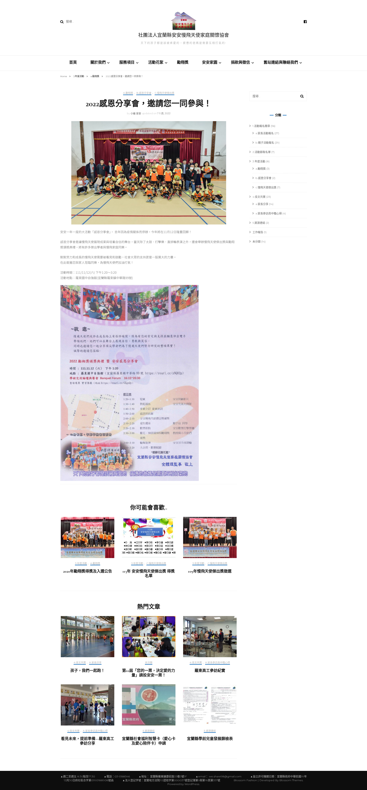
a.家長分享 (95, 662)
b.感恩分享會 (143, 92)
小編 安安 (136, 113)
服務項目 (127, 62)
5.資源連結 (149, 730)
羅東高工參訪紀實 (210, 670)
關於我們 (98, 62)
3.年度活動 (81, 563)
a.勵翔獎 (128, 92)
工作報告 (258, 232)
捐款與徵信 (240, 62)
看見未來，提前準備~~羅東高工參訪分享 (87, 741)
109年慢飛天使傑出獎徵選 (209, 571)
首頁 (73, 62)
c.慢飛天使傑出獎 (164, 92)
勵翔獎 (182, 62)
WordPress (191, 784)
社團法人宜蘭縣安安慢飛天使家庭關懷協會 (183, 35)
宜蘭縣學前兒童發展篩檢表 (210, 739)
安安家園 (209, 62)
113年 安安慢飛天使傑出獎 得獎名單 (149, 573)
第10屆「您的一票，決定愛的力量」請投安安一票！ (148, 673)
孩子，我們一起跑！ (87, 670)
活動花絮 (155, 62)
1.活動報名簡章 (261, 126)
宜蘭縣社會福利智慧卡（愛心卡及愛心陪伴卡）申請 (148, 741)
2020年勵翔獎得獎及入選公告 (87, 571)
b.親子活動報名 (265, 142)
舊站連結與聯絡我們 (281, 62)
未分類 (148, 662)
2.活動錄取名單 (262, 152)
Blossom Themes (290, 780)
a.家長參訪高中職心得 (217, 662)
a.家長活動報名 (265, 133)
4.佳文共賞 (80, 662)
